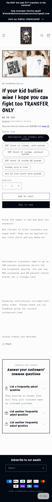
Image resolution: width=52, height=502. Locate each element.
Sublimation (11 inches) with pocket (25, 138)
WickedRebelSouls (21, 491)
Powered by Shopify (36, 491)
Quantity (7, 180)
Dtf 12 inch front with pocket (23, 174)
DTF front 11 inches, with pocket (25, 145)
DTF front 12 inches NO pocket (23, 161)
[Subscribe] (43, 468)
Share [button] (9, 344)
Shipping (6, 121)
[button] (3, 35)
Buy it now (26, 204)
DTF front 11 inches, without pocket (25, 153)
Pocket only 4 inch (16, 167)
